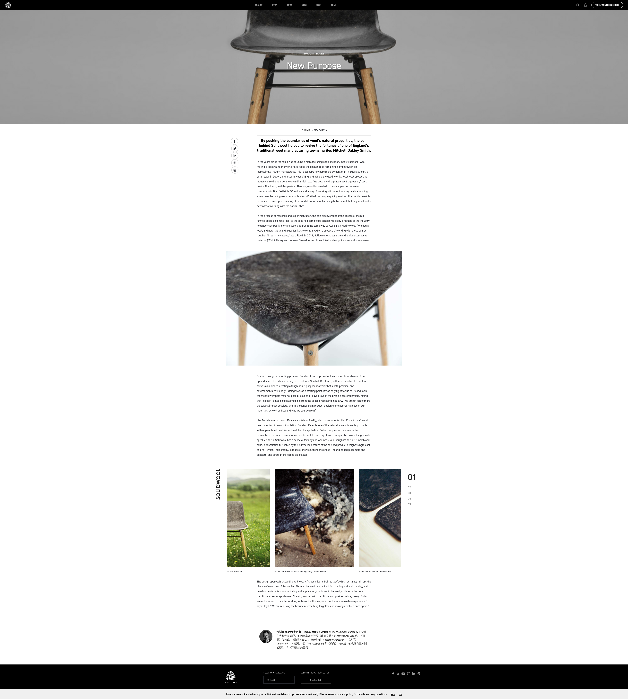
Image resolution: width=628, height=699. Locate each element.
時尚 (274, 5)
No (400, 694)
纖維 (318, 5)
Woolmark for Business (607, 5)
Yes (393, 694)
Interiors (306, 130)
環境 (304, 5)
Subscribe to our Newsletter (315, 673)
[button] (577, 4)
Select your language (274, 673)
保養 (289, 5)
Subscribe (316, 679)
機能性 (258, 5)
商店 (333, 5)
